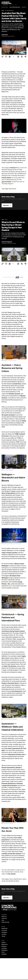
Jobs (3, 920)
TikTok (3, 936)
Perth (3, 952)
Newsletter (5, 928)
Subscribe (5, 4)
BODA (24, 421)
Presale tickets (6, 177)
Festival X (13, 167)
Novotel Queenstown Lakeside (11, 767)
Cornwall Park (16, 384)
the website (11, 874)
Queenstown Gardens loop (16, 754)
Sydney (4, 942)
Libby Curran (5, 34)
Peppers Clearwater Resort (10, 683)
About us (4, 916)
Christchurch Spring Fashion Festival (13, 631)
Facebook (4, 930)
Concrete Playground (7, 241)
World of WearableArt (8, 493)
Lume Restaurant (16, 691)
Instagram (4, 932)
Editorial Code (5, 922)
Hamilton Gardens (14, 394)
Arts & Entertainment (14, 7)
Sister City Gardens (10, 666)
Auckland (4, 948)
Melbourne (5, 944)
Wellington (4, 950)
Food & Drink (5, 7)
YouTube (4, 934)
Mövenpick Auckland (8, 415)
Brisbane (4, 946)
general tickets (6, 181)
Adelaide (4, 954)
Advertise (4, 918)
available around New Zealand (11, 853)
